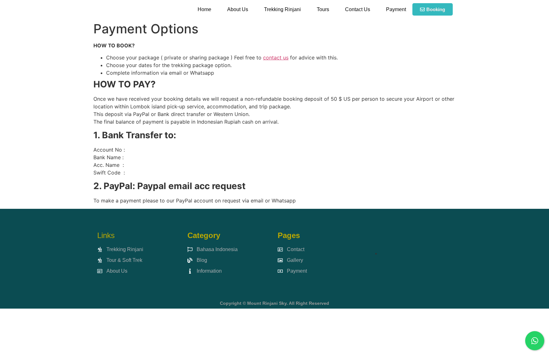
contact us (275, 57)
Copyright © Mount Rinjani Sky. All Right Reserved (274, 303)
